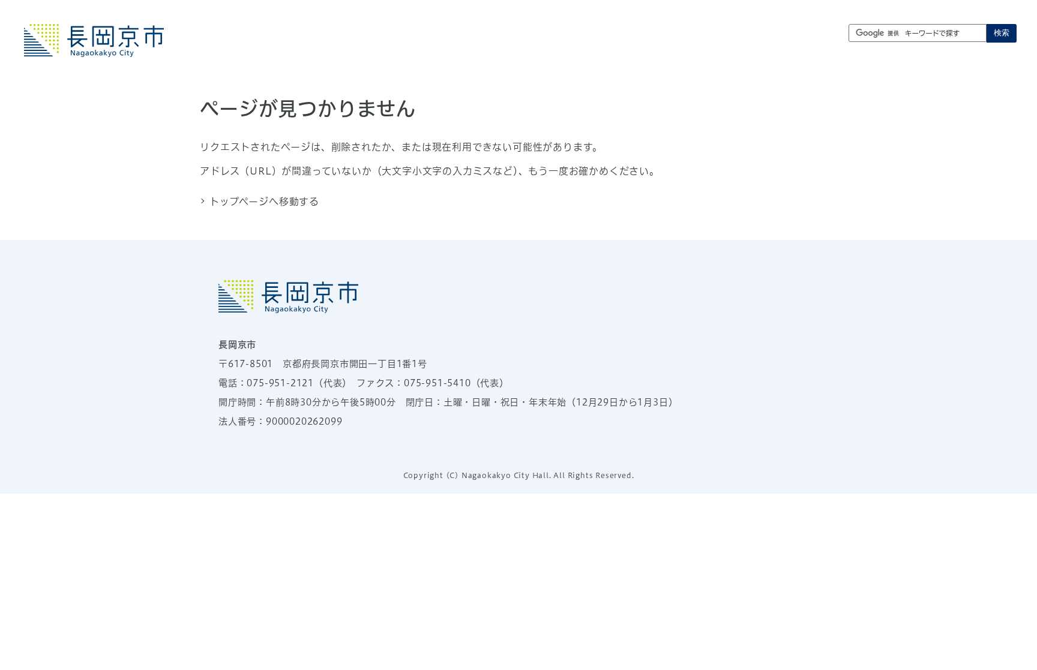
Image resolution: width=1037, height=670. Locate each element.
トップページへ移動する (264, 201)
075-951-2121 (280, 382)
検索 (1001, 32)
